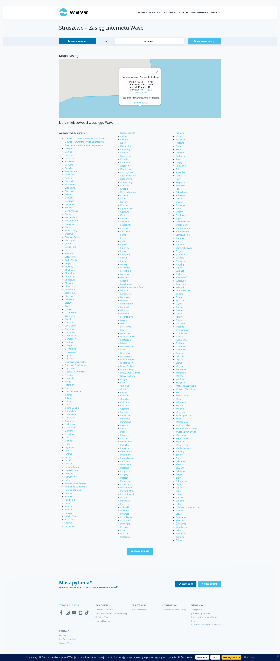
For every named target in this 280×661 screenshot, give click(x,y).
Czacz (67, 305)
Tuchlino (180, 336)
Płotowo (180, 142)
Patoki (123, 431)
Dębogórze (70, 374)
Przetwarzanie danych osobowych (206, 624)
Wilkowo (180, 408)
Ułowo (179, 362)
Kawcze (68, 512)
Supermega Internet (104, 609)
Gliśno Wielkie (72, 407)
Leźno (123, 237)
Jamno (68, 450)
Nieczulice (125, 352)
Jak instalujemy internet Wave (204, 617)
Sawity (179, 201)
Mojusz (124, 320)
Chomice (69, 276)
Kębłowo (124, 211)
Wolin (179, 418)
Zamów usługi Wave (67, 639)
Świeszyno (181, 523)
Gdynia (68, 397)
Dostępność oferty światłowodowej (84, 145)
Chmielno (70, 273)
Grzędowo (70, 434)
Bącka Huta (70, 246)
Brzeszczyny (71, 230)
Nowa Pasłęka (127, 366)
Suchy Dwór (182, 277)
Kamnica (69, 496)
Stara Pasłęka (182, 231)
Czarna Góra (71, 312)
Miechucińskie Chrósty (131, 287)
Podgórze (125, 471)
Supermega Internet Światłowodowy (111, 613)
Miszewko (125, 297)
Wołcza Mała (182, 421)
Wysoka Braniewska (186, 431)
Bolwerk (69, 197)
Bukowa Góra (72, 237)
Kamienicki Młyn (73, 489)
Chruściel (69, 283)
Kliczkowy (125, 149)
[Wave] (73, 12)
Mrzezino (125, 333)
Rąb (178, 188)
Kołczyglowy (126, 172)
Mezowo (124, 277)
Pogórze (124, 484)
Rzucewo (180, 185)
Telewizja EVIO (102, 617)
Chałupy (69, 266)
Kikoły (123, 142)
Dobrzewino (71, 335)
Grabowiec (70, 427)
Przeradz (124, 513)
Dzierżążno (70, 351)
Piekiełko (124, 444)
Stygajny (180, 264)
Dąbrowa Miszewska (75, 361)
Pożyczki (124, 507)
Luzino (123, 260)
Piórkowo (125, 461)
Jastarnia (69, 463)
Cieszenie (69, 299)
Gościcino (70, 424)
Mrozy (123, 329)
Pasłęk (123, 428)
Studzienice (181, 260)
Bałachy (69, 168)
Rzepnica (180, 182)
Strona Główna (69, 605)
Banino (68, 151)
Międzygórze (126, 303)
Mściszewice (126, 346)
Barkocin (69, 158)
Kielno (123, 136)
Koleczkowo (126, 162)
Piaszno (124, 438)
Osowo (123, 392)
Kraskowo (125, 185)
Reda (178, 149)
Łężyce (179, 513)
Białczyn (69, 177)
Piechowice (126, 441)
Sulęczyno (181, 280)
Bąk (67, 250)
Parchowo (125, 418)
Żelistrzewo (181, 533)
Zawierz (180, 467)
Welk (178, 392)
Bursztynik (70, 240)
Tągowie (180, 352)
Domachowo (71, 338)
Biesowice (70, 181)
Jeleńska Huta (71, 470)
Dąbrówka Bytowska (75, 371)
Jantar (68, 457)
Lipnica (123, 244)
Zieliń (178, 477)
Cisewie (68, 302)
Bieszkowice (71, 184)
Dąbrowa (69, 358)
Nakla (123, 349)
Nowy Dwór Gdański (130, 372)
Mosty (123, 323)
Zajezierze (181, 458)
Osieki (123, 388)
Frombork (70, 384)
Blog (181, 12)
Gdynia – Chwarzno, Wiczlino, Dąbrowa (84, 141)
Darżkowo (70, 329)
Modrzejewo (126, 316)
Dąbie (68, 355)
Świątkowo (181, 526)
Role (178, 169)
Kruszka (124, 188)
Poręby (123, 497)
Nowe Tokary (126, 369)
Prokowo (124, 510)
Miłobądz (125, 306)
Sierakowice (182, 205)
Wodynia (180, 412)
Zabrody (180, 451)
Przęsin (124, 526)
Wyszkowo (181, 434)
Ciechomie (70, 292)
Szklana (179, 293)
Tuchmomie (182, 339)
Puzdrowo (125, 536)
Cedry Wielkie (72, 259)
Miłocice (124, 310)
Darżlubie (70, 332)
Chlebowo (70, 269)
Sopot (179, 218)
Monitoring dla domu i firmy (174, 609)
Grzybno (69, 430)
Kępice (123, 215)
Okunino (124, 385)
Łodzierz (180, 497)
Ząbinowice (181, 480)
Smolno (179, 211)
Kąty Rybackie (127, 208)
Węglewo (180, 441)
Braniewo (70, 223)
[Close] (157, 71)
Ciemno (69, 296)
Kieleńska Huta (127, 132)
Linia (122, 241)
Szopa (179, 297)
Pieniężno (125, 448)
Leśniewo (125, 231)
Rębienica (180, 195)
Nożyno (124, 379)
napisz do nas (209, 584)
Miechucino (126, 283)
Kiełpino (124, 139)
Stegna (179, 251)
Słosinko (180, 310)
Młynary (124, 343)
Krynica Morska (128, 191)
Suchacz (180, 270)
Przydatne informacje (197, 12)
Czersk (68, 319)
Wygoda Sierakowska (186, 428)
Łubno (179, 504)
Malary (123, 264)
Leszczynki (125, 224)
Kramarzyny (126, 182)
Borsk (68, 214)
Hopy (67, 443)
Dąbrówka (70, 368)
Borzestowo (71, 217)
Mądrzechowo (127, 336)
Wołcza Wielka (183, 425)
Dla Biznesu (155, 12)
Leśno (123, 234)
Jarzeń (68, 460)
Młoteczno (125, 339)
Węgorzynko (182, 444)
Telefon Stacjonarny (104, 621)
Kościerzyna (126, 178)
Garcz (68, 388)
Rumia (179, 175)
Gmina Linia (71, 411)
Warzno (179, 375)
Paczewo (124, 412)
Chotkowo (70, 279)
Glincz (68, 401)
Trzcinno (180, 326)
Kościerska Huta (128, 175)
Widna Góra (182, 395)
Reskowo (180, 155)
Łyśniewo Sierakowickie (188, 507)
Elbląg (68, 381)
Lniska (123, 257)
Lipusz (123, 251)
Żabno (179, 530)
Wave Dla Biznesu (139, 609)
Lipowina (125, 247)
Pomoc (194, 621)
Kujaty (123, 198)
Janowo (68, 453)
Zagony (179, 454)
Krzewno (124, 195)
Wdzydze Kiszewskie (186, 385)
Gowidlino (70, 420)
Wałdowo (180, 379)
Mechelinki (125, 270)
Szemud (180, 287)
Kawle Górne (71, 516)
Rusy (178, 178)
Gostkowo (70, 417)
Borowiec (69, 204)
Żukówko (180, 540)
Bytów (68, 243)
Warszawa (181, 369)
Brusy (68, 227)
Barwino (69, 164)
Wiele (178, 398)
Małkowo (125, 267)
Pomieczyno (126, 487)
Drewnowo (70, 348)
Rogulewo (181, 165)
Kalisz (68, 480)
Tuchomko (181, 349)
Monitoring (170, 12)
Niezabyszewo (127, 362)
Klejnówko (125, 145)
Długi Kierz (70, 378)
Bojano (68, 194)
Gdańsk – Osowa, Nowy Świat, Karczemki (85, 138)
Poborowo (125, 464)
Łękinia (179, 510)
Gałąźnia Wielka (73, 391)
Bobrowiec (70, 191)
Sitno (178, 208)
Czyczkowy (70, 325)
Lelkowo (124, 221)
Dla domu (142, 12)
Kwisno (124, 205)
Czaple (68, 309)
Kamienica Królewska (75, 483)
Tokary (179, 316)
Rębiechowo (182, 191)
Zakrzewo (181, 461)
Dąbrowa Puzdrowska (76, 365)
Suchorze (180, 274)
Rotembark (181, 172)
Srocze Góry (182, 224)
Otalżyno (124, 405)
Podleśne (125, 477)
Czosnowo (70, 322)
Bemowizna (71, 171)
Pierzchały (125, 454)
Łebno (179, 494)
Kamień (68, 493)
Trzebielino (181, 333)
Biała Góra (70, 174)
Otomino (124, 408)
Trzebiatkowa (182, 329)
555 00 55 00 (187, 584)
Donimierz (70, 342)
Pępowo (180, 132)
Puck (122, 530)
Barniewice (70, 161)
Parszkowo (125, 421)
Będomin (69, 253)
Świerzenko (181, 517)
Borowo (69, 207)
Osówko (124, 398)
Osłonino (125, 402)
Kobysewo (125, 155)
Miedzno (124, 290)
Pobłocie (124, 467)
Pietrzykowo (126, 458)
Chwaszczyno (71, 286)
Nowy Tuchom (127, 375)
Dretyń (68, 345)
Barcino (69, 154)
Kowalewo (125, 169)
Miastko (124, 280)
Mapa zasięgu (78, 41)
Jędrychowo (71, 476)
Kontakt (215, 12)
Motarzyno (125, 326)
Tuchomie (181, 346)
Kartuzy (68, 506)
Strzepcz (180, 257)
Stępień (179, 267)
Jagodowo (70, 447)
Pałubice (124, 434)
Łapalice (180, 487)
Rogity (179, 162)
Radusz (179, 145)
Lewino (124, 228)
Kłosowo (124, 218)
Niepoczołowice (128, 359)
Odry (122, 382)
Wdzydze (180, 382)
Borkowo (69, 200)
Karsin (68, 502)
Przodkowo (126, 517)
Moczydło (125, 313)
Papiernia (125, 415)
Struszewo (181, 254)
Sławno (179, 306)
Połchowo (125, 500)
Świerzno (180, 520)
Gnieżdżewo (71, 414)
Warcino (180, 366)
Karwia (68, 509)
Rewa (178, 159)
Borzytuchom (71, 220)
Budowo (69, 233)
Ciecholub (70, 289)
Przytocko (125, 523)
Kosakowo (125, 165)
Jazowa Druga (72, 466)
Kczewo (68, 522)
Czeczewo (70, 315)
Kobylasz (124, 152)
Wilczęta (180, 405)
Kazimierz (70, 519)
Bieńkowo (70, 187)
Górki (67, 437)
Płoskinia (180, 139)
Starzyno (180, 244)
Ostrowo (124, 395)
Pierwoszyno (126, 451)
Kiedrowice (70, 526)
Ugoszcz (180, 359)
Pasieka (124, 425)
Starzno (179, 241)
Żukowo (180, 536)
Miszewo (124, 300)
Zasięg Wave (196, 609)
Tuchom (180, 343)
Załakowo (181, 471)
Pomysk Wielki (127, 494)
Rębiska (179, 198)
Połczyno (124, 504)
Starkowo (180, 237)
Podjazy (124, 474)
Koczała (124, 159)
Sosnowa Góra (183, 221)
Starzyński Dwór (184, 247)
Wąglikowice (182, 438)
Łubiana (180, 500)
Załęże (179, 474)
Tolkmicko (181, 320)
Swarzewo (181, 283)
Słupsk (179, 313)
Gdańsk (68, 394)
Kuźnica (124, 201)
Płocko (179, 136)
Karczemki (70, 499)
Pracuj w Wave (65, 643)
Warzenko (181, 372)
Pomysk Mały (127, 490)
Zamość (180, 464)
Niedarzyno (126, 356)
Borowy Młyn (71, 210)
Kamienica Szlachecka (76, 486)
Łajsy (178, 484)
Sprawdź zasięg (205, 41)
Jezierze (68, 473)
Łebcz (178, 490)
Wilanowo (181, 402)
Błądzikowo (71, 256)
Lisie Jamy (125, 254)
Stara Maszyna (183, 228)
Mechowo (125, 274)
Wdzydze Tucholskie (186, 388)
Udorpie (180, 356)
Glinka (68, 404)
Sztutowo (180, 300)
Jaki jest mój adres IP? (200, 613)
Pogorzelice (126, 480)
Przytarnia (125, 520)
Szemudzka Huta (184, 290)
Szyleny (179, 303)
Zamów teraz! (141, 102)
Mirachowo (126, 293)
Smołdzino (181, 215)
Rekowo (180, 152)
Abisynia (69, 148)
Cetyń (68, 263)
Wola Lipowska (183, 415)
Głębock (69, 440)
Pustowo (124, 533)
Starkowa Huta (183, 234)
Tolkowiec (181, 323)
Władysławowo (183, 448)
